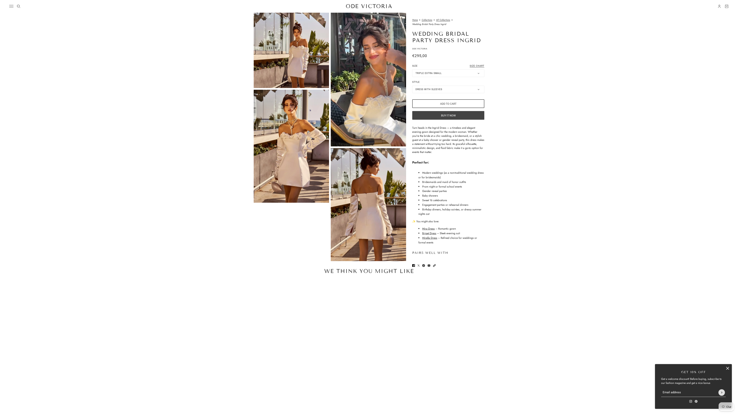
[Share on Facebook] (413, 265)
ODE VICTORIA (419, 49)
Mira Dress (428, 229)
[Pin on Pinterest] (423, 265)
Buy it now (448, 115)
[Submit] (721, 392)
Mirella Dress (429, 238)
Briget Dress (429, 233)
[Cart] (727, 6)
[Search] (19, 6)
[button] (434, 265)
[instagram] (691, 401)
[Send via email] (429, 265)
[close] (728, 368)
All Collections (443, 20)
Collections (427, 20)
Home (415, 20)
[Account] (719, 6)
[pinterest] (696, 401)
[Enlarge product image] (291, 50)
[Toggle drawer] (11, 6)
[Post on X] (418, 265)
